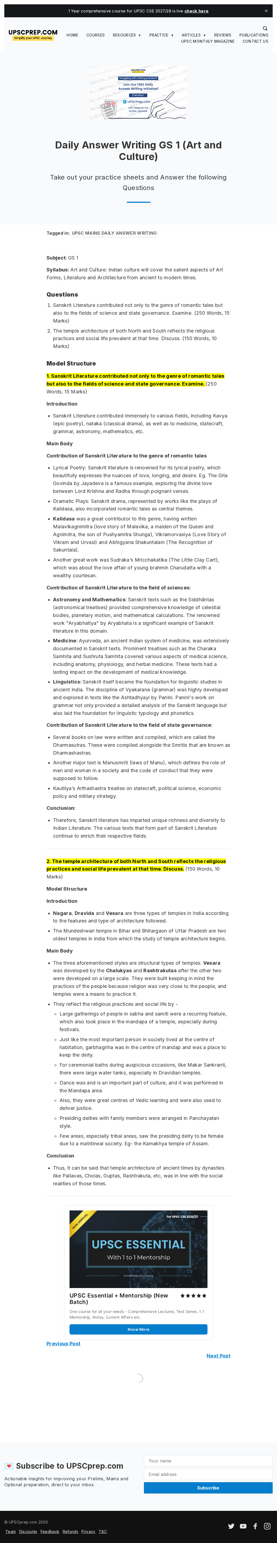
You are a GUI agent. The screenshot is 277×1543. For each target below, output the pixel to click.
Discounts (28, 1531)
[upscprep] (33, 34)
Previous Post (63, 1343)
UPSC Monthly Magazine (208, 41)
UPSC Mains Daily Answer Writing (114, 233)
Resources (124, 35)
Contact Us (255, 41)
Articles (191, 35)
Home (72, 35)
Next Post (218, 1356)
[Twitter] (231, 1528)
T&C (103, 1531)
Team (10, 1531)
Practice (159, 35)
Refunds (70, 1531)
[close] (266, 10)
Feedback (50, 1531)
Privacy (88, 1531)
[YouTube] (243, 1528)
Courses (95, 35)
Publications (253, 35)
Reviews (223, 35)
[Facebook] (255, 1528)
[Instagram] (267, 1528)
